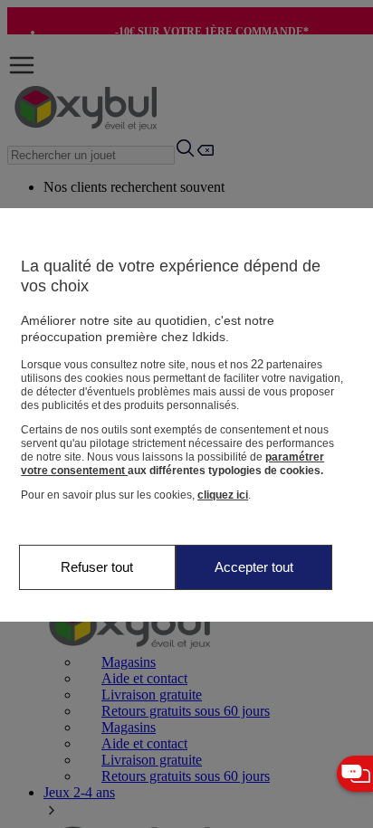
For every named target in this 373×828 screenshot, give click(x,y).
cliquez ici (222, 495)
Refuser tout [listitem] (97, 567)
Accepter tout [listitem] (254, 567)
